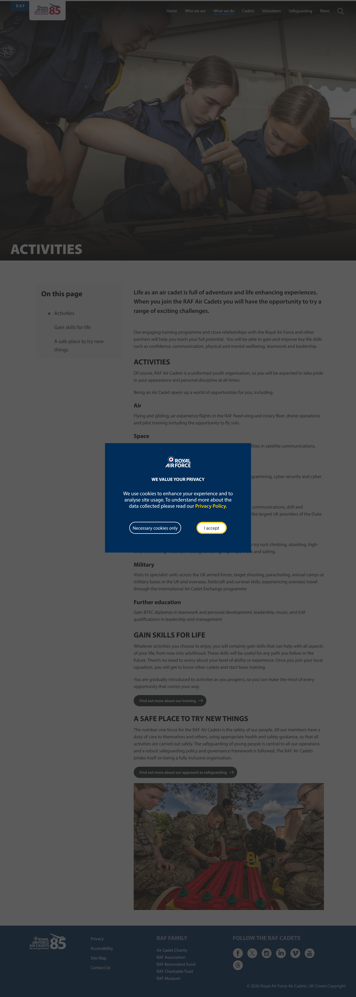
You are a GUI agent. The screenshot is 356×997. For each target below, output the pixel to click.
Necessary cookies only (155, 528)
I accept (211, 528)
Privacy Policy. (211, 506)
